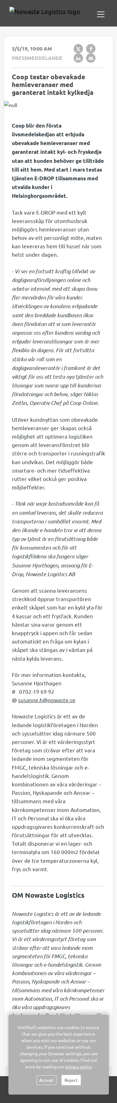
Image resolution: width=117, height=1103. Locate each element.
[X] (78, 48)
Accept (46, 1080)
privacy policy (78, 1066)
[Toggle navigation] (100, 14)
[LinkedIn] (78, 58)
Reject (71, 1080)
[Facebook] (90, 48)
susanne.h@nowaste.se (47, 700)
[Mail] (90, 58)
